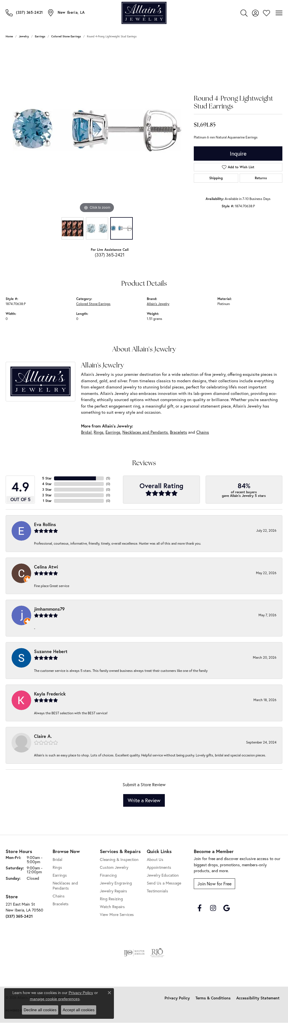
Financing (108, 875)
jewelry (24, 36)
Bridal (86, 432)
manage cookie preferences (55, 999)
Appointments (159, 867)
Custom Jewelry (114, 867)
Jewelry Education (163, 875)
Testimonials (157, 891)
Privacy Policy (177, 998)
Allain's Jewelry (158, 303)
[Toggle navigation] (279, 13)
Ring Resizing (111, 898)
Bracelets (178, 432)
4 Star (47, 484)
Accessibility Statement (258, 998)
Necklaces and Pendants (145, 432)
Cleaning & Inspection (119, 859)
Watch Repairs (112, 906)
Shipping (216, 178)
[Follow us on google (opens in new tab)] (226, 908)
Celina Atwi (46, 567)
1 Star (47, 501)
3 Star (47, 489)
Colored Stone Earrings (66, 36)
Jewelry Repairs (113, 891)
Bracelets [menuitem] (61, 903)
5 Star (47, 478)
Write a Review (144, 800)
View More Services (117, 914)
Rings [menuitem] (57, 867)
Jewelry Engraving (116, 883)
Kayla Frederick (50, 694)
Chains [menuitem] (59, 896)
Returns (261, 178)
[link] (24, 12)
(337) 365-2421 (109, 255)
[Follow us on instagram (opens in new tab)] (213, 908)
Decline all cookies (40, 1010)
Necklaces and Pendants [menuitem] (65, 885)
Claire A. (43, 736)
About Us (155, 859)
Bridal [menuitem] (57, 859)
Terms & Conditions (213, 998)
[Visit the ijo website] (134, 953)
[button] (244, 13)
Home (9, 36)
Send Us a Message (164, 883)
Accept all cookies (78, 1010)
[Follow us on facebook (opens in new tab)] (199, 908)
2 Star (47, 495)
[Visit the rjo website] (157, 953)
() (108, 478)
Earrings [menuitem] (60, 875)
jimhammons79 (49, 609)
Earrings (40, 36)
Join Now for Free (214, 883)
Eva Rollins (45, 524)
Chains (202, 432)
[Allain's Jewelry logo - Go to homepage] (144, 12)
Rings (99, 432)
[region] (97, 130)
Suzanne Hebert (51, 651)
